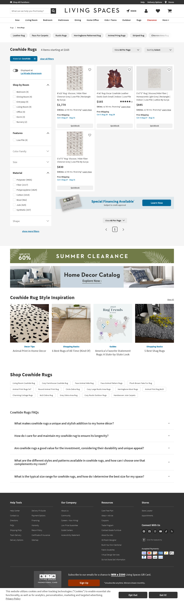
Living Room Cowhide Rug (24, 383)
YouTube (160, 531)
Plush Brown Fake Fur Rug (141, 383)
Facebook (149, 531)
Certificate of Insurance (41, 535)
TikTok (166, 531)
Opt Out (133, 595)
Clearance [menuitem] (152, 20)
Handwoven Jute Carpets (124, 395)
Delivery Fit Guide (39, 510)
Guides (113, 346)
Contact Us (14, 515)
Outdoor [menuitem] (126, 20)
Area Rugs (21, 27)
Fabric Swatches (108, 549)
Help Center (15, 510)
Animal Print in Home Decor (29, 351)
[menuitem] (170, 11)
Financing (35, 520)
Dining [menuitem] (78, 20)
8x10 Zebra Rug (46, 395)
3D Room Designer (108, 540)
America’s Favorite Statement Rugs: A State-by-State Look (113, 352)
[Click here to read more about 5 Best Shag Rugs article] (154, 323)
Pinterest (144, 531)
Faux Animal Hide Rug (84, 383)
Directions (14, 520)
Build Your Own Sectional (111, 545)
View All (170, 299)
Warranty (35, 525)
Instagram (155, 531)
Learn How (87, 109)
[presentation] (127, 50)
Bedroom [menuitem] (47, 20)
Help (143, 2)
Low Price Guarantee (69, 525)
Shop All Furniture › (21, 2)
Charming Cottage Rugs (23, 395)
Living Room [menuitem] (31, 20)
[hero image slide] (92, 256)
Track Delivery (15, 535)
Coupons (105, 520)
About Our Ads (107, 535)
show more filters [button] (30, 231)
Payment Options (38, 515)
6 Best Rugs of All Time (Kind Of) (71, 351)
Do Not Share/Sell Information (113, 559)
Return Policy (37, 530)
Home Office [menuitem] (93, 20)
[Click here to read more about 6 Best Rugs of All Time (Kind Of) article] (71, 323)
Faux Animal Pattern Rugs (111, 383)
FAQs (12, 525)
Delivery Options (154, 2)
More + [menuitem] (165, 20)
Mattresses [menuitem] (63, 20)
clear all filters (47, 59)
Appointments (147, 515)
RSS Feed (172, 531)
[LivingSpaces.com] (92, 10)
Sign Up (84, 582)
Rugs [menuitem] (139, 20)
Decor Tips (29, 346)
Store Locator (147, 510)
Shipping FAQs (16, 530)
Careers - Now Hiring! (69, 520)
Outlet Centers (67, 530)
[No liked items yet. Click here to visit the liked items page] (158, 11)
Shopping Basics (71, 346)
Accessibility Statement (70, 535)
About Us (65, 510)
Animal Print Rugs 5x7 (22, 389)
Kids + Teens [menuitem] (111, 20)
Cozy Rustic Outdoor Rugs (96, 395)
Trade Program (107, 525)
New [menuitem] (17, 20)
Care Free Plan (107, 510)
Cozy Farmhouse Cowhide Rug (55, 383)
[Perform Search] (53, 11)
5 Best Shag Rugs (154, 351)
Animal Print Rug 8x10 (154, 389)
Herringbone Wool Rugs (128, 389)
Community (65, 515)
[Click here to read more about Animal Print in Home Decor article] (29, 323)
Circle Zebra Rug (73, 389)
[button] (126, 101)
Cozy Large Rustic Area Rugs (99, 389)
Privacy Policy (13, 598)
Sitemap (35, 540)
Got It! (163, 595)
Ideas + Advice (107, 515)
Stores (171, 2)
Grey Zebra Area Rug (68, 395)
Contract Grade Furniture (111, 530)
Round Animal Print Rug (48, 389)
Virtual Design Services (110, 554)
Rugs (12, 27)
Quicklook (75, 125)
